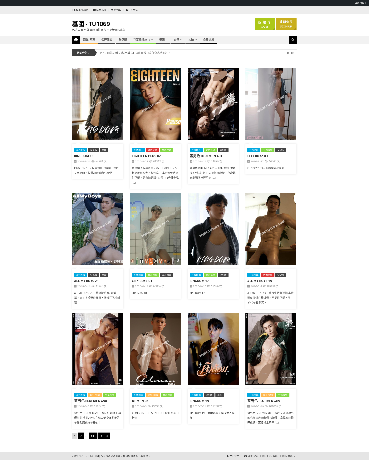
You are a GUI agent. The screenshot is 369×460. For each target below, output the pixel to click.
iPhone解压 (271, 456)
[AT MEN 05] (155, 350)
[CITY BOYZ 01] (155, 230)
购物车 (117, 10)
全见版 (123, 39)
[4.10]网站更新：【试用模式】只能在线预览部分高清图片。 (135, 53)
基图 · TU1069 (91, 23)
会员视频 (166, 150)
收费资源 (152, 150)
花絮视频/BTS (141, 39)
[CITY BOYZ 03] (270, 105)
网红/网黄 (89, 39)
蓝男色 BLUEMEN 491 (206, 155)
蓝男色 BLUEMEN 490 (90, 400)
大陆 (191, 39)
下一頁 (104, 436)
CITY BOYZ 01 (142, 280)
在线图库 (80, 150)
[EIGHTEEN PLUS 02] (155, 105)
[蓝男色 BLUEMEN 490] (97, 350)
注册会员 (133, 10)
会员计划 (208, 39)
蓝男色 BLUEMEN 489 (263, 400)
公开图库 (106, 39)
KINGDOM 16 (83, 155)
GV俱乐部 (101, 10)
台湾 (176, 39)
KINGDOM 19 (199, 400)
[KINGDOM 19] (213, 350)
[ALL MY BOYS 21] (97, 230)
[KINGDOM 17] (213, 230)
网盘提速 (252, 456)
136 (93, 436)
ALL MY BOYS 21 (86, 280)
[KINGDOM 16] (97, 105)
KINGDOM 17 (199, 280)
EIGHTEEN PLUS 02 (146, 155)
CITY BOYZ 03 (257, 155)
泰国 (162, 39)
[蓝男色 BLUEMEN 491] (213, 105)
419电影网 (82, 10)
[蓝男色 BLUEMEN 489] (270, 350)
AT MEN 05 (140, 400)
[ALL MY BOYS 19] (270, 230)
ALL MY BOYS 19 (259, 280)
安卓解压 (289, 456)
